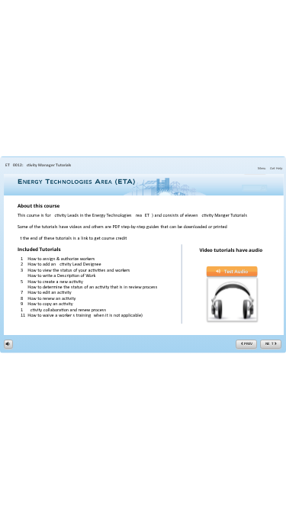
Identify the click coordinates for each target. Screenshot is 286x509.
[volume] (8, 343)
